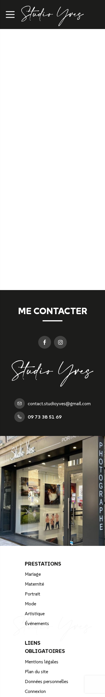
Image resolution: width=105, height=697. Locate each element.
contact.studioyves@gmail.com (59, 403)
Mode (30, 604)
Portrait (32, 594)
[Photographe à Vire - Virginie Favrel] (52, 23)
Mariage (33, 574)
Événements (37, 623)
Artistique (35, 613)
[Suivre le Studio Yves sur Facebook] (44, 342)
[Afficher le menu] (10, 14)
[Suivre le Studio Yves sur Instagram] (60, 342)
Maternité (34, 584)
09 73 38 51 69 (45, 417)
